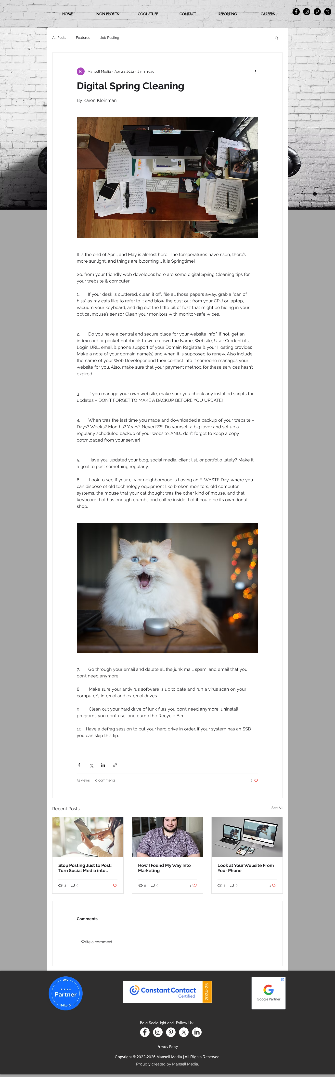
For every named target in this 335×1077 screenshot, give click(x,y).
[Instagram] (158, 1032)
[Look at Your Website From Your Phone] (247, 837)
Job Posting (109, 38)
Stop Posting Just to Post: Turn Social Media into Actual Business (85, 868)
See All (277, 808)
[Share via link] (115, 765)
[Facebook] (145, 1032)
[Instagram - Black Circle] (306, 11)
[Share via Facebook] (79, 765)
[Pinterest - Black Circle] (317, 11)
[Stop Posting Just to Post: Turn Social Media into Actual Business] (87, 837)
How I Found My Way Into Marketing (164, 868)
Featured (83, 38)
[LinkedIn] (197, 1032)
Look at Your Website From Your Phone (246, 868)
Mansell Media (185, 1064)
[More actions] (255, 71)
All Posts (59, 38)
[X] (184, 1032)
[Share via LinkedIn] (103, 765)
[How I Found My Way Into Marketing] (167, 837)
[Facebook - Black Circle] (296, 11)
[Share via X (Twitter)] (91, 765)
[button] (148, 14)
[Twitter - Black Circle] (327, 11)
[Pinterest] (171, 1032)
